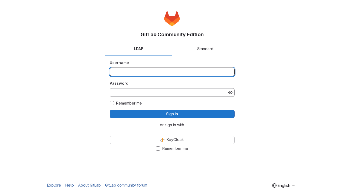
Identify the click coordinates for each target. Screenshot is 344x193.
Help (69, 185)
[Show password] (230, 92)
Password (119, 83)
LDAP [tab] (138, 48)
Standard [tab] (205, 48)
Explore (54, 185)
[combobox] (283, 185)
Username (119, 62)
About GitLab (89, 185)
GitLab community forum (126, 185)
